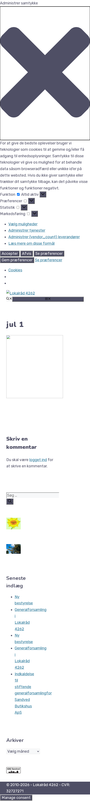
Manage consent (16, 797)
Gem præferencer (17, 260)
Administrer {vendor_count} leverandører (44, 237)
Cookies (15, 270)
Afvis (26, 253)
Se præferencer (49, 253)
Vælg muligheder (22, 224)
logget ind (38, 459)
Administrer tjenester (26, 230)
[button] (45, 73)
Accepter (10, 253)
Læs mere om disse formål (31, 243)
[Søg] (9, 501)
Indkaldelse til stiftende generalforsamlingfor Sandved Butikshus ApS (33, 693)
